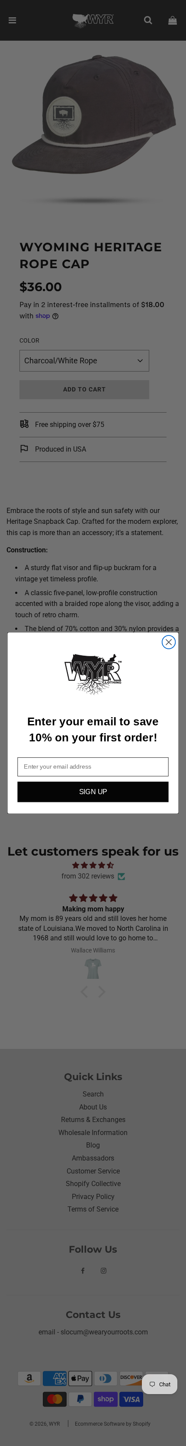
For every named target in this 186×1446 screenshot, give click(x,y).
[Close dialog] (169, 642)
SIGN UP (93, 792)
